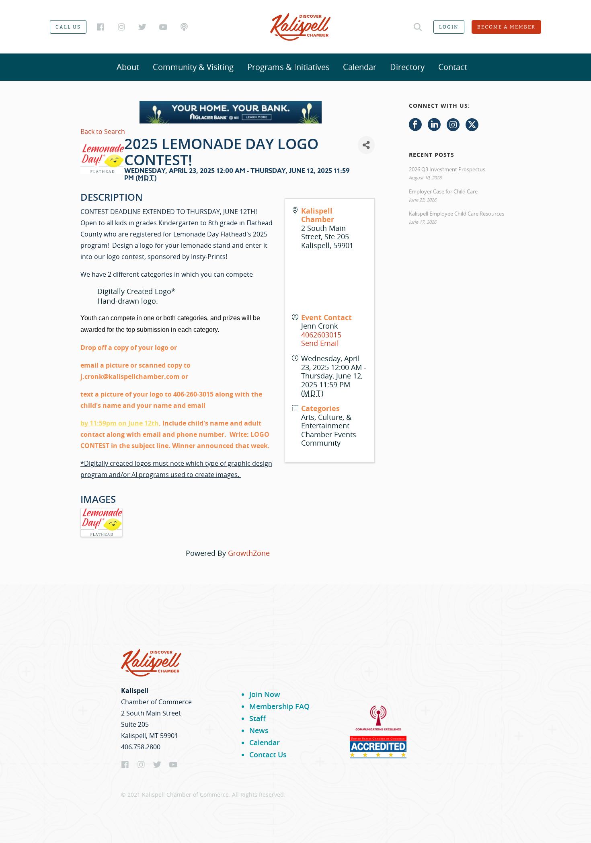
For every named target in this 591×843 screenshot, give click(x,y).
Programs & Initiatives (288, 67)
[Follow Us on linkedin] (434, 125)
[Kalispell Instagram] (121, 27)
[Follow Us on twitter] (472, 125)
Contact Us (268, 754)
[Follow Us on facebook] (415, 125)
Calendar (359, 67)
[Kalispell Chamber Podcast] (184, 27)
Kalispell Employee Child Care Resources (456, 213)
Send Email (320, 343)
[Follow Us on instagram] (453, 125)
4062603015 (321, 334)
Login (449, 27)
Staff (257, 718)
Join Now (264, 694)
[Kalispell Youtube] (163, 27)
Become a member (506, 27)
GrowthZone (249, 553)
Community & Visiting (193, 67)
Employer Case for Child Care (443, 191)
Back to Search (102, 131)
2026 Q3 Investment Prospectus (447, 169)
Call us (68, 27)
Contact (452, 67)
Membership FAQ (279, 706)
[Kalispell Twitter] (142, 27)
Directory (407, 67)
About (128, 67)
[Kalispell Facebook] (100, 27)
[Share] (366, 145)
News (259, 730)
